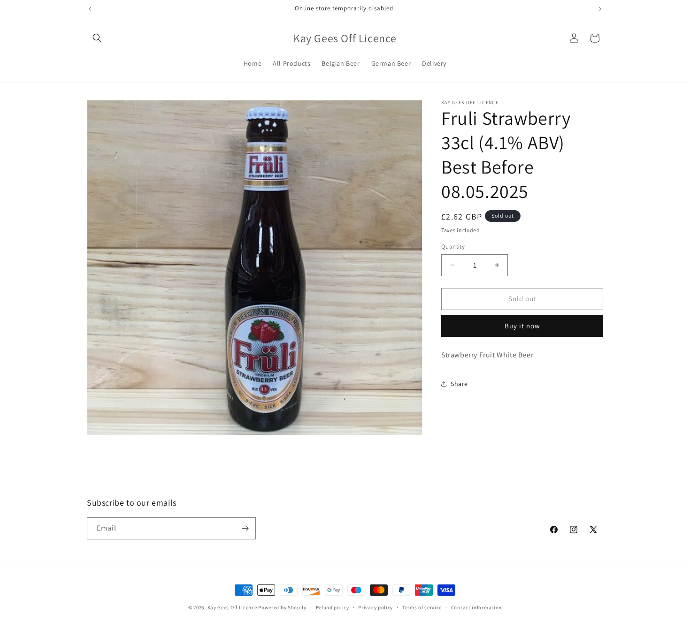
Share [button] (459, 383)
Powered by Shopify (282, 607)
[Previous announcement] (90, 9)
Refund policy (332, 607)
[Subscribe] (245, 528)
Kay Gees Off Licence (232, 607)
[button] (97, 38)
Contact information (476, 607)
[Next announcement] (600, 9)
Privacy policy (375, 607)
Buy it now (522, 325)
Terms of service (422, 607)
